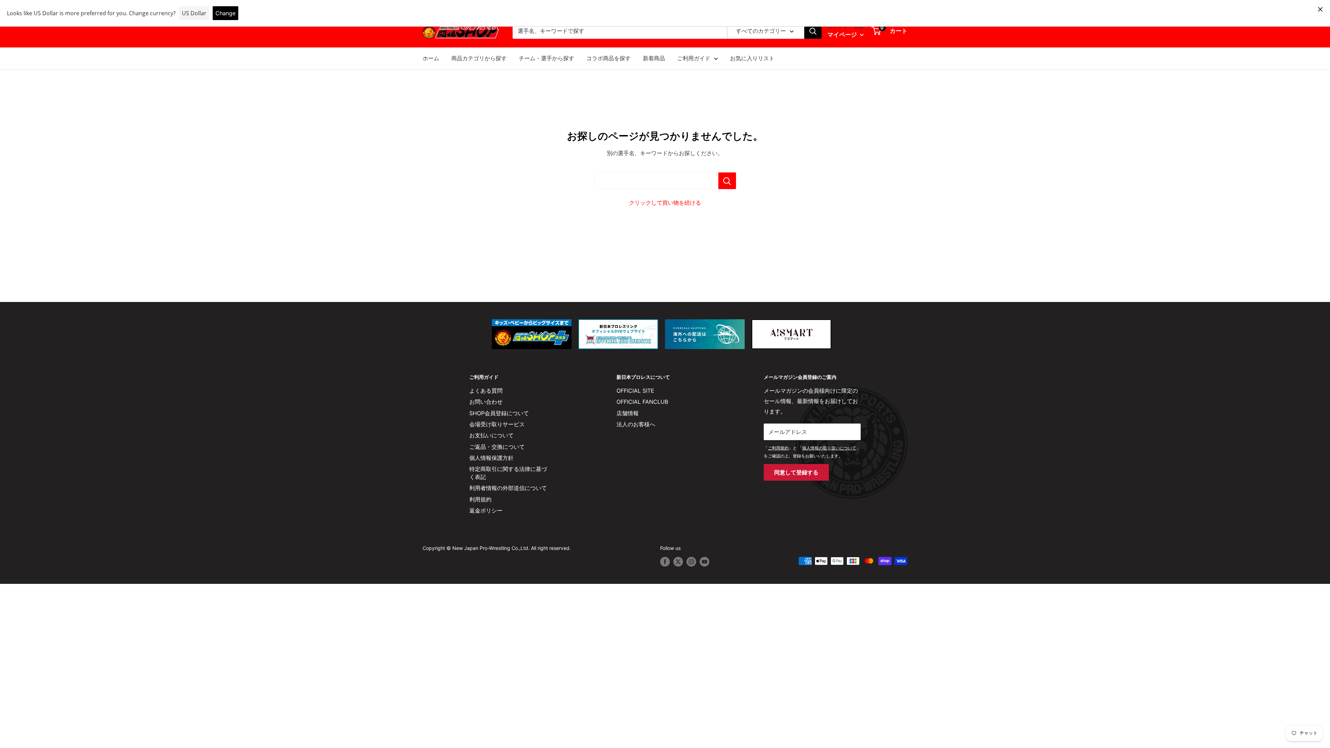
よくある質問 (486, 390)
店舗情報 (628, 413)
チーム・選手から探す (546, 58)
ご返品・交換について (497, 446)
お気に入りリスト (752, 58)
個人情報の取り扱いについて (829, 448)
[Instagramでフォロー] (691, 562)
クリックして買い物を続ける (665, 202)
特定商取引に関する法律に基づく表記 (508, 472)
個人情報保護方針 (491, 457)
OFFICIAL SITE (635, 390)
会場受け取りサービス (497, 424)
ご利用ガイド (693, 58)
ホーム (431, 58)
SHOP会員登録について (499, 413)
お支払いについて (491, 435)
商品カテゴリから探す (479, 58)
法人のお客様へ (636, 424)
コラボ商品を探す (608, 58)
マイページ (842, 34)
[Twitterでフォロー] (678, 562)
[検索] (813, 31)
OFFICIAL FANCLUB (642, 401)
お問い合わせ (486, 401)
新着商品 (654, 58)
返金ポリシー (486, 510)
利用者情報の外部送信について (508, 487)
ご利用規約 (778, 448)
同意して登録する (796, 472)
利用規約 (480, 499)
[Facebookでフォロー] (665, 562)
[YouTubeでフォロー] (704, 562)
